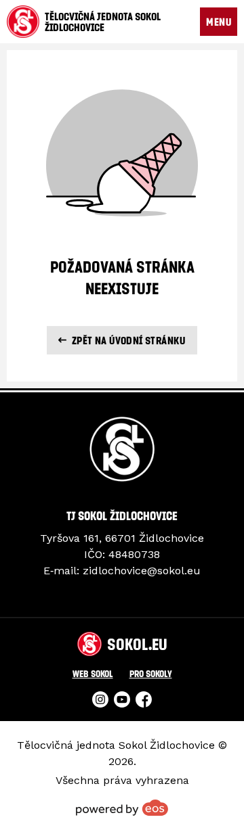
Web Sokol (93, 673)
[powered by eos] (122, 808)
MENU (218, 21)
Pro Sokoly (150, 673)
